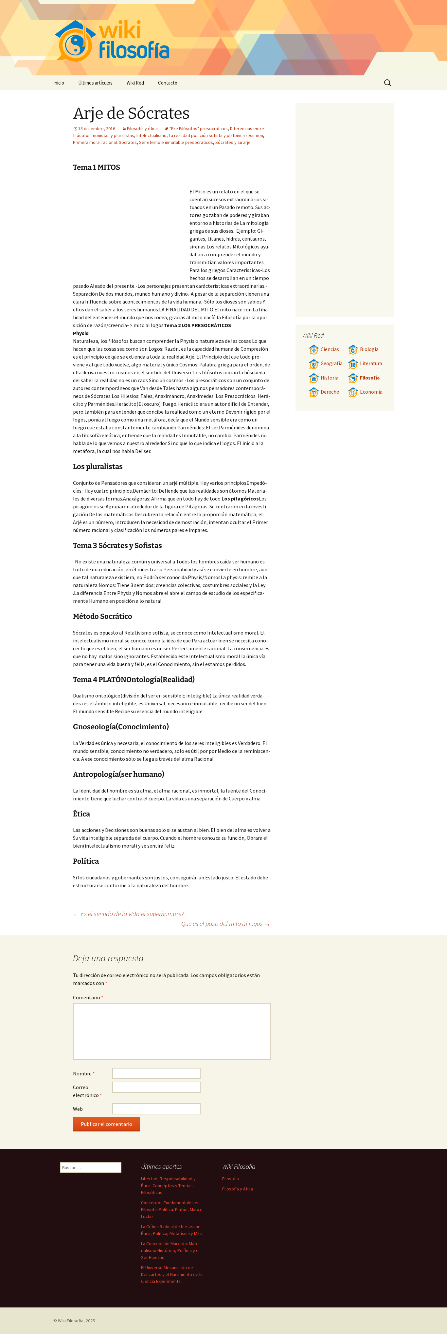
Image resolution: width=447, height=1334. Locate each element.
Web (78, 1109)
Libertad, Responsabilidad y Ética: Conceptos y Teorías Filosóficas (168, 1185)
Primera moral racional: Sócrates (105, 142)
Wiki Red (135, 83)
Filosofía (370, 378)
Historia (329, 378)
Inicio (58, 83)
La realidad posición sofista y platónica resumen (216, 135)
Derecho (330, 392)
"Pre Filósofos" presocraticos (199, 128)
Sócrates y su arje (233, 142)
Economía (371, 392)
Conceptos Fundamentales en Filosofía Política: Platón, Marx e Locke (172, 1209)
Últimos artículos (95, 83)
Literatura (371, 363)
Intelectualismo (151, 135)
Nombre (84, 1073)
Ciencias (330, 349)
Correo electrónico (87, 1091)
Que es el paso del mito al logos (226, 923)
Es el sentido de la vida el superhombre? (128, 914)
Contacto (167, 83)
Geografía (332, 363)
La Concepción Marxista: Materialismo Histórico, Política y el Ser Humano (170, 1250)
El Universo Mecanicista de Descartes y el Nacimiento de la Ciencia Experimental (172, 1274)
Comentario (88, 997)
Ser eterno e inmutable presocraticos (176, 142)
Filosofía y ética (142, 128)
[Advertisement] (131, 229)
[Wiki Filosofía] (223, 37)
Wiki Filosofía (70, 1321)
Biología (369, 349)
